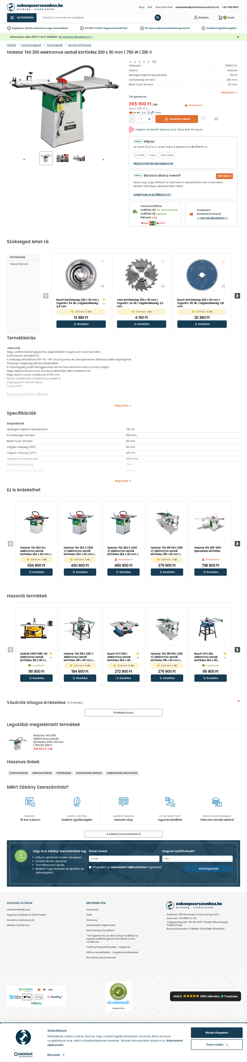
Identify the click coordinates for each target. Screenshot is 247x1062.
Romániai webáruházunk (101, 957)
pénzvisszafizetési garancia (172, 28)
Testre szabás (214, 1044)
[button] (24, 159)
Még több (121, 405)
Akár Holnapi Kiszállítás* (100, 930)
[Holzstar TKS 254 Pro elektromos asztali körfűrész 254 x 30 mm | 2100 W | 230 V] (36, 523)
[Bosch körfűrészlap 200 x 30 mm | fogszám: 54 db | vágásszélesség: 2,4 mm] (81, 275)
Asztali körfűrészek (18, 773)
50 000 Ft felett (94, 28)
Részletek (53, 1054)
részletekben (60, 28)
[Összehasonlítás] (216, 119)
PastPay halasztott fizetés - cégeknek (108, 947)
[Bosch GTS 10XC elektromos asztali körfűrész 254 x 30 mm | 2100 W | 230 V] (123, 629)
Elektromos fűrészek (42, 773)
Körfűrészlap (17, 257)
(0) (154, 62)
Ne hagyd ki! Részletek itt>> (76, 37)
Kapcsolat (92, 909)
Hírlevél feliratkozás (18, 909)
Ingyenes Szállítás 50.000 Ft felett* (26, 915)
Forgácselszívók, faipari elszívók (122, 773)
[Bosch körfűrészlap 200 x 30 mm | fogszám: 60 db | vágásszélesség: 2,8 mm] (202, 275)
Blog (141, 7)
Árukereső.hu (118, 1008)
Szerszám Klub (164, 7)
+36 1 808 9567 (230, 7)
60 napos (150, 28)
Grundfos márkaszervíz (20, 920)
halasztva (40, 28)
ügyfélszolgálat (227, 28)
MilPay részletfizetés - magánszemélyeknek (112, 952)
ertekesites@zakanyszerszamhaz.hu (197, 7)
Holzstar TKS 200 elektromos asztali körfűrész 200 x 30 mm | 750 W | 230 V (48, 740)
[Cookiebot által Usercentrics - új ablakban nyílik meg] (23, 1055)
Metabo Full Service (18, 925)
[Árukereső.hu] (118, 991)
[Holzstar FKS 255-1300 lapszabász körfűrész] (210, 523)
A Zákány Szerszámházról (124, 834)
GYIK (149, 7)
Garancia (91, 920)
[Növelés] (149, 119)
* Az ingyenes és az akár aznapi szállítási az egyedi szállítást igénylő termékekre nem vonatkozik (112, 938)
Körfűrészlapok (64, 773)
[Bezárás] (238, 37)
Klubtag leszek (208, 868)
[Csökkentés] (132, 119)
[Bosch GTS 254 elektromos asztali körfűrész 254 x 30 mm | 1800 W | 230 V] (210, 629)
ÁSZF (89, 915)
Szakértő (211, 28)
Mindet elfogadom (216, 1032)
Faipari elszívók (19, 264)
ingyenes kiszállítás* (116, 28)
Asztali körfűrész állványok (89, 773)
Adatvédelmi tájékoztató (101, 925)
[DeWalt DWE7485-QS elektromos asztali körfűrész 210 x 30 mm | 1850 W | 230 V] (36, 629)
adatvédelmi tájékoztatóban (129, 867)
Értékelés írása (123, 712)
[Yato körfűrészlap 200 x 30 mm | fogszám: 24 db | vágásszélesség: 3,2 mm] (141, 275)
